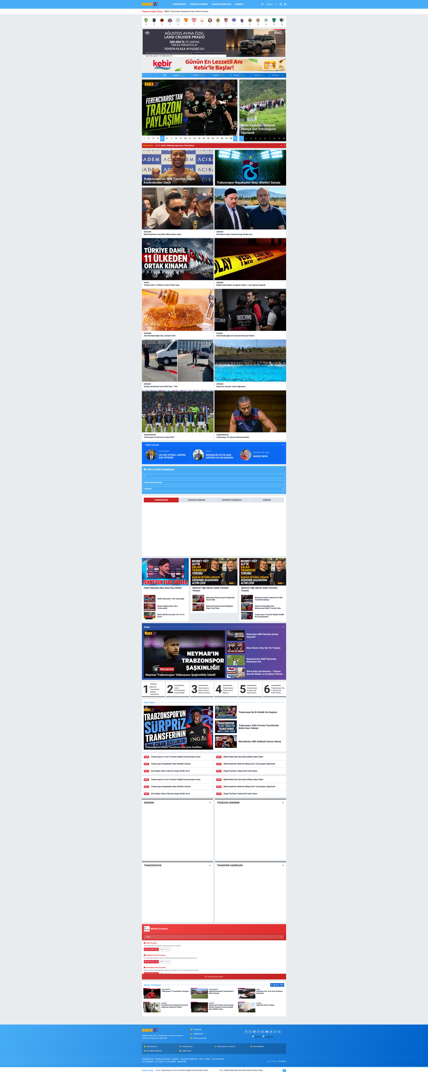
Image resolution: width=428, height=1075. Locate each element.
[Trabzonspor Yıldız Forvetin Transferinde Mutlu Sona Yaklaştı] (226, 727)
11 (190, 138)
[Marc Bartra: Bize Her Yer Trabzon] (236, 648)
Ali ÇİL (208, 451)
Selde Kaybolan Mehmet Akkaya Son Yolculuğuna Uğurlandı (249, 764)
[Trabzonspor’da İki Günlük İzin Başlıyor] (226, 712)
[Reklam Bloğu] (214, 43)
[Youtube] (267, 1032)
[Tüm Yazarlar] (283, 445)
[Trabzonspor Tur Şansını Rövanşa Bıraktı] (250, 411)
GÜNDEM (239, 4)
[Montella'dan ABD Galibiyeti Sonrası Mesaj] (226, 741)
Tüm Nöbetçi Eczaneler (215, 977)
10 (185, 138)
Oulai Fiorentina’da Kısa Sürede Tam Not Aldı (179, 690)
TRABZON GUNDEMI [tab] (196, 500)
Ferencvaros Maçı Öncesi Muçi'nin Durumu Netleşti (205, 690)
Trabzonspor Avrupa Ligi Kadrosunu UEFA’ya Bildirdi (253, 690)
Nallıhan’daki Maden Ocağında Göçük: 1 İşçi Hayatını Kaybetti (193, 11)
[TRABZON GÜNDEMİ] (283, 803)
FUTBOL (207, 1059)
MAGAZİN (147, 232)
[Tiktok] (271, 1032)
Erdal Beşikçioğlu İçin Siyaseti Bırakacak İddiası (235, 336)
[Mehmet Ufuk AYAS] (245, 455)
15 (208, 138)
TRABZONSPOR (179, 4)
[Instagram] (258, 1032)
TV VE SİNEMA (170, 1062)
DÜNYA (146, 283)
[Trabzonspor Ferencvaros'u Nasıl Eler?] (178, 411)
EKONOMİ (147, 333)
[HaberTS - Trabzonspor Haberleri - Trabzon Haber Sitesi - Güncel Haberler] (150, 4)
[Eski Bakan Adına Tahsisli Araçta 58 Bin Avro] (250, 208)
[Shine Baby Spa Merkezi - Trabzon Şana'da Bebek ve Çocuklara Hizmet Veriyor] (236, 672)
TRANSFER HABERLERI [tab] (232, 500)
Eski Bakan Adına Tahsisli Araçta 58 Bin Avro (234, 234)
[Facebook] (246, 1032)
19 (226, 138)
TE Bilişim (282, 1061)
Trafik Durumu (187, 1046)
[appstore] (256, 1036)
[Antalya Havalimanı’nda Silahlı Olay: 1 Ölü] (178, 361)
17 (217, 138)
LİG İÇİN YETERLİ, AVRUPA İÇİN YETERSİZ (172, 456)
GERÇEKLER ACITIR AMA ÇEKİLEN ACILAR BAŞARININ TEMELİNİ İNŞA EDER (220, 456)
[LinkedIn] (263, 1032)
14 (203, 138)
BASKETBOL (182, 1062)
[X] (250, 1032)
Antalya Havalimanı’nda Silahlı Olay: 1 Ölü (160, 386)
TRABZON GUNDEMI (199, 4)
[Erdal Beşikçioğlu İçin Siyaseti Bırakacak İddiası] (250, 310)
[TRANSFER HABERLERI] (283, 865)
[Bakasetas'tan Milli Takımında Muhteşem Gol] (236, 660)
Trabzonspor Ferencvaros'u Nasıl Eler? (159, 437)
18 (222, 138)
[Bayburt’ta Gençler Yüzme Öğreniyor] (250, 361)
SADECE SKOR (260, 456)
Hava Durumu (152, 1046)
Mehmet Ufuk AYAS (261, 452)
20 (231, 138)
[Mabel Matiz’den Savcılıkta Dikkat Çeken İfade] (178, 208)
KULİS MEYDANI (218, 1059)
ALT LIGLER (159, 1062)
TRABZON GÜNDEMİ (228, 802)
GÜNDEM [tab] (267, 500)
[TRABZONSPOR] (210, 865)
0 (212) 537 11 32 (152, 961)
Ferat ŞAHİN (164, 451)
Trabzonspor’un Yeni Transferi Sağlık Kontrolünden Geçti (175, 757)
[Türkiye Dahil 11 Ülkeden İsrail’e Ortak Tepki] (178, 259)
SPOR (201, 1059)
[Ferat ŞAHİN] (151, 455)
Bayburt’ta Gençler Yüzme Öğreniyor (231, 386)
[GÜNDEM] (210, 803)
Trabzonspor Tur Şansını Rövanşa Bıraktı (232, 437)
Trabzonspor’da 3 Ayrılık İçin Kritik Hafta (277, 690)
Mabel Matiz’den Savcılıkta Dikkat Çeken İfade (162, 234)
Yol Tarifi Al (166, 949)
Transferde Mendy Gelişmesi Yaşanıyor (154, 691)
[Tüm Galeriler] (283, 702)
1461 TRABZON (147, 1062)
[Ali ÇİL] (198, 455)
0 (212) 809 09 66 (152, 949)
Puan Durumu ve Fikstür (226, 1046)
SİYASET (219, 333)
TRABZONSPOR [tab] (161, 500)
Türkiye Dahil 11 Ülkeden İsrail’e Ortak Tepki (161, 285)
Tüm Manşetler (258, 1046)
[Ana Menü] (284, 4)
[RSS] (279, 1032)
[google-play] (268, 1036)
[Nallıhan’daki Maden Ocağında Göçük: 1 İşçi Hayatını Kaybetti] (250, 259)
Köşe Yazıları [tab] (152, 445)
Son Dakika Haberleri (154, 1051)
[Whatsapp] (275, 1032)
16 (212, 138)
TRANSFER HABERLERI (221, 4)
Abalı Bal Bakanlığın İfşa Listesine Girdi (159, 336)
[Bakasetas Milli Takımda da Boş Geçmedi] (236, 635)
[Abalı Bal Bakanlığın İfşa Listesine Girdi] (178, 310)
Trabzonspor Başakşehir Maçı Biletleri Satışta (170, 764)
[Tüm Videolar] (283, 627)
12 (194, 138)
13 (199, 138)
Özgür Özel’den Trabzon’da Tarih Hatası (240, 771)
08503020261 (198, 1034)
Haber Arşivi (186, 1051)
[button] (281, 145)
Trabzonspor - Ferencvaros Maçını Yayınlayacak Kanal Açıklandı (229, 690)
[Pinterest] (254, 1032)
